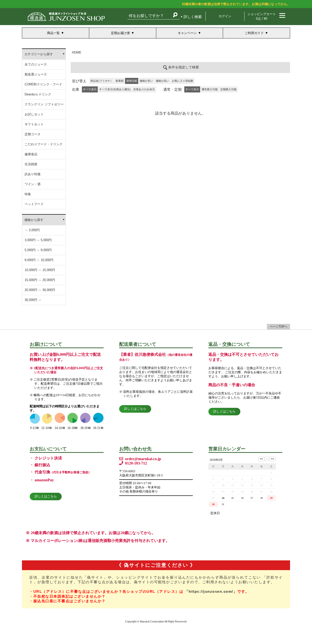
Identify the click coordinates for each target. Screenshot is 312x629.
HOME (76, 52)
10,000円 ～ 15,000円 (40, 270)
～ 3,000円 (32, 230)
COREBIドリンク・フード (43, 84)
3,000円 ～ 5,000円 (38, 240)
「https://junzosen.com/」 (211, 591)
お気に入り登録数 (182, 80)
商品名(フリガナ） (101, 80)
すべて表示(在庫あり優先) (115, 89)
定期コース (32, 134)
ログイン (225, 16)
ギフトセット (34, 124)
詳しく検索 (193, 17)
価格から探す (33, 220)
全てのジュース (36, 64)
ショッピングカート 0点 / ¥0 (261, 16)
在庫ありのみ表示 (144, 89)
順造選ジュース (36, 74)
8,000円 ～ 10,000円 (39, 260)
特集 (28, 194)
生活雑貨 (31, 164)
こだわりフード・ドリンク (44, 144)
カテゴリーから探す (38, 54)
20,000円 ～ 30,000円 (40, 290)
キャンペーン (187, 33)
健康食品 (31, 154)
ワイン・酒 (32, 184)
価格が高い (162, 80)
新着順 (120, 80)
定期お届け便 (120, 33)
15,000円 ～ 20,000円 (40, 280)
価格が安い (146, 80)
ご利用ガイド (254, 33)
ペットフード (34, 204)
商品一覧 (53, 33)
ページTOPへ (278, 326)
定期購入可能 (228, 89)
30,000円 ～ (33, 300)
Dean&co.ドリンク (38, 94)
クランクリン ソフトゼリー (44, 104)
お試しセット (34, 114)
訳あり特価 (32, 174)
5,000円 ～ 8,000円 (38, 250)
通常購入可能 (210, 89)
